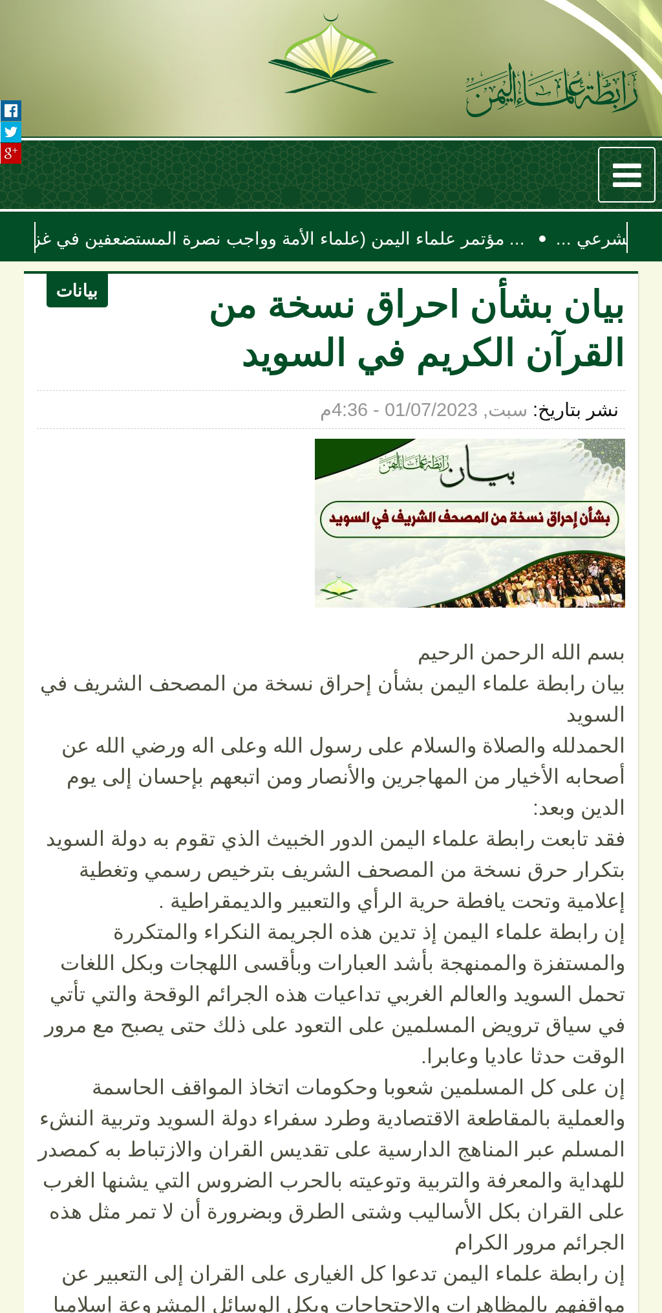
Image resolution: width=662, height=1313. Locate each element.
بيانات (81, 294)
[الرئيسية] (552, 93)
